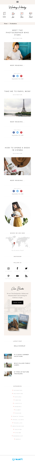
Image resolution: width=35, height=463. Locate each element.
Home (6, 23)
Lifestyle (18, 403)
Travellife (18, 423)
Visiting (18, 432)
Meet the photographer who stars (17, 32)
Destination (17, 38)
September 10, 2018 (17, 79)
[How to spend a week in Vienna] (17, 166)
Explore (18, 396)
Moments (18, 406)
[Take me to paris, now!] (17, 107)
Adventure (18, 390)
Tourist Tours (18, 416)
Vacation (18, 429)
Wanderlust (18, 436)
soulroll (17, 73)
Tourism (18, 413)
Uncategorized (18, 426)
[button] (17, 1)
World (18, 439)
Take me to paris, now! (17, 91)
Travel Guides (18, 419)
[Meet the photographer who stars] (17, 51)
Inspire (18, 400)
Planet (18, 410)
